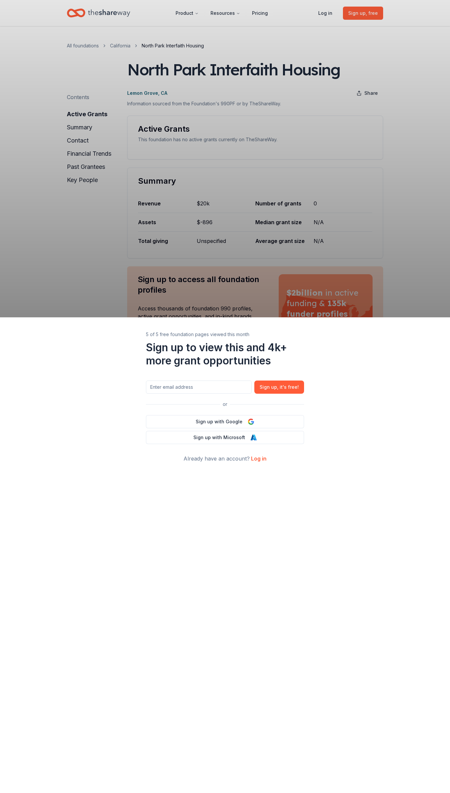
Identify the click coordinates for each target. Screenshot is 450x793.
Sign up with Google (219, 421)
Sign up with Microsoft (219, 437)
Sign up (279, 387)
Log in (259, 458)
